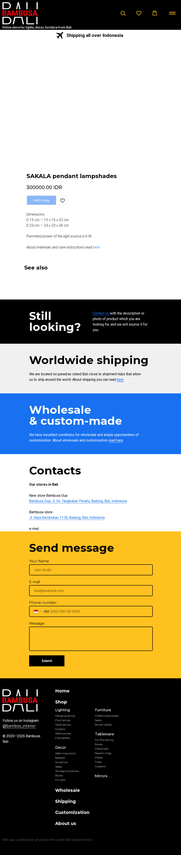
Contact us (101, 313)
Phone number (43, 603)
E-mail (34, 582)
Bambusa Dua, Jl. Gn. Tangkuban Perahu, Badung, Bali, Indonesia (78, 501)
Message (36, 623)
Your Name (39, 561)
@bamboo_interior (19, 726)
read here (115, 440)
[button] (123, 13)
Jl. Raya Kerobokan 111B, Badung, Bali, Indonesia (67, 518)
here (96, 247)
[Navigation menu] (172, 13)
